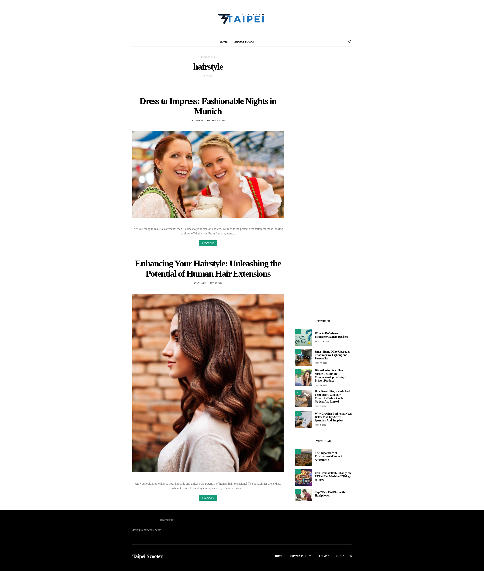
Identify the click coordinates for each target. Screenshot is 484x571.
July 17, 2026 (321, 385)
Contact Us (344, 556)
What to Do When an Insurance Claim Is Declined (331, 335)
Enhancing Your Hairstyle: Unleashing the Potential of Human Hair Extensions (208, 268)
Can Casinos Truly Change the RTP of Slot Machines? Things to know (333, 476)
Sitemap (323, 556)
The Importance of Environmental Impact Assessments (328, 456)
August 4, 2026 (322, 341)
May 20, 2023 (216, 283)
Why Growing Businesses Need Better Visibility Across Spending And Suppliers (333, 417)
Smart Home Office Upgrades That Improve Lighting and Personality (332, 355)
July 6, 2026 (320, 406)
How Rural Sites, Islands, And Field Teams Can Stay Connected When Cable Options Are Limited (332, 396)
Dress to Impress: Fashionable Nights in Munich (208, 106)
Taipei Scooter (147, 556)
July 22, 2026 (321, 363)
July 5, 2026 (320, 425)
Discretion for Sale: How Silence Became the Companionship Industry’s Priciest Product (330, 375)
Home (224, 41)
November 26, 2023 (216, 121)
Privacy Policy (244, 41)
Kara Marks (196, 121)
